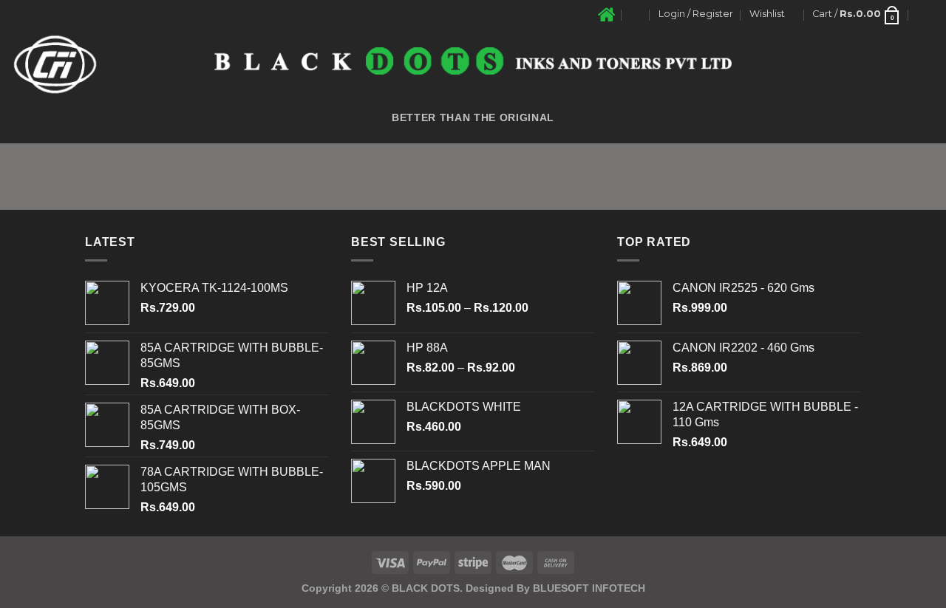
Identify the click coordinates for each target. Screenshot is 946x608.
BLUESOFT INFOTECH (589, 588)
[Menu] (926, 14)
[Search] (636, 14)
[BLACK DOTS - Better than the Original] (473, 61)
